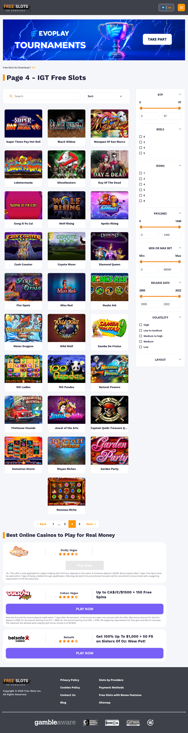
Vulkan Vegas (69, 593)
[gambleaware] (55, 723)
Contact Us (67, 695)
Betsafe (69, 637)
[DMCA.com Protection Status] (112, 723)
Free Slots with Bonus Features (120, 695)
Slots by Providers (111, 680)
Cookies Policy (70, 687)
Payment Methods (111, 687)
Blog (63, 702)
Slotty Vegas (69, 550)
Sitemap (104, 702)
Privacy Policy (69, 680)
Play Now (84, 609)
